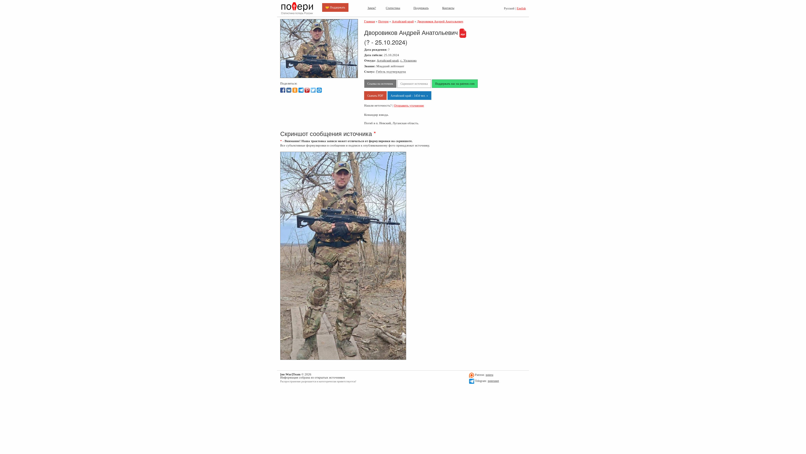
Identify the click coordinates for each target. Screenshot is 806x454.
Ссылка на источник (380, 83)
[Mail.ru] (319, 90)
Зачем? (372, 8)
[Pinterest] (307, 90)
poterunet (493, 381)
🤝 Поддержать (335, 7)
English (521, 8)
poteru (489, 374)
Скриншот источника (414, 83)
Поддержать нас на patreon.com (455, 83)
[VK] (288, 90)
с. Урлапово (408, 60)
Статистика (393, 8)
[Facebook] (282, 90)
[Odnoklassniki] (294, 90)
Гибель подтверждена (391, 71)
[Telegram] (301, 90)
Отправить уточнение (409, 105)
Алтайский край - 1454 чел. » (409, 95)
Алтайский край (388, 60)
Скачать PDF (375, 95)
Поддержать (421, 8)
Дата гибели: (373, 55)
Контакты (448, 8)
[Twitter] (313, 90)
